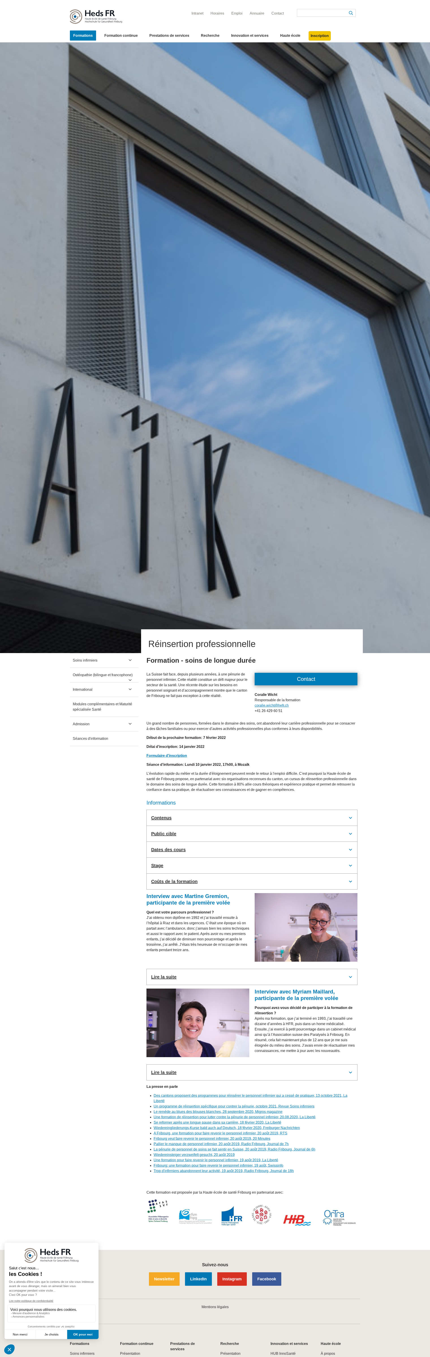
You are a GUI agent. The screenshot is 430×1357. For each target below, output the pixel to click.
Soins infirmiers (85, 660)
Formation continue (121, 35)
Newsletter (164, 1279)
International (82, 689)
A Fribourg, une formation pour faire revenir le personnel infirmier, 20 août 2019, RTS (220, 1133)
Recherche (210, 35)
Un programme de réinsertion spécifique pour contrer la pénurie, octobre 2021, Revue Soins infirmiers (234, 1106)
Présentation (130, 1353)
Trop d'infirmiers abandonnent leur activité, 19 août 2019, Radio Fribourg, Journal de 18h (224, 1171)
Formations (83, 35)
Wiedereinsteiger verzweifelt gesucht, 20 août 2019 (194, 1155)
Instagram (232, 1279)
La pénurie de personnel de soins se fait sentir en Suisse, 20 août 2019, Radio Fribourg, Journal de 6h (234, 1149)
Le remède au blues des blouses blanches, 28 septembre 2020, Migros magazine (218, 1112)
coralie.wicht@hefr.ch (272, 705)
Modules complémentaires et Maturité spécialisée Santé (102, 706)
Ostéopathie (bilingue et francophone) (103, 675)
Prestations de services (169, 35)
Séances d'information (90, 738)
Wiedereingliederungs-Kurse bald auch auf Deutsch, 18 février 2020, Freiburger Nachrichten (227, 1128)
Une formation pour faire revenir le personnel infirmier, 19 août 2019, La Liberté (216, 1160)
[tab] (252, 818)
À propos (328, 1353)
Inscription (320, 36)
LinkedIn (198, 1279)
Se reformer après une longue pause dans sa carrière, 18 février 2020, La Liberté (217, 1122)
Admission (81, 724)
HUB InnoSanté (283, 1353)
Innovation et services (250, 35)
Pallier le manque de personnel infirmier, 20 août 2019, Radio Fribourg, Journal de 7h (221, 1144)
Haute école (290, 35)
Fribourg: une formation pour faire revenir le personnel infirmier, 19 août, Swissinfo (218, 1165)
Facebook (266, 1279)
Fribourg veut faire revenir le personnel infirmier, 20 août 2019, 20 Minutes (212, 1139)
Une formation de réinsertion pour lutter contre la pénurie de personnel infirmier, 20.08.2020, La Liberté (235, 1117)
